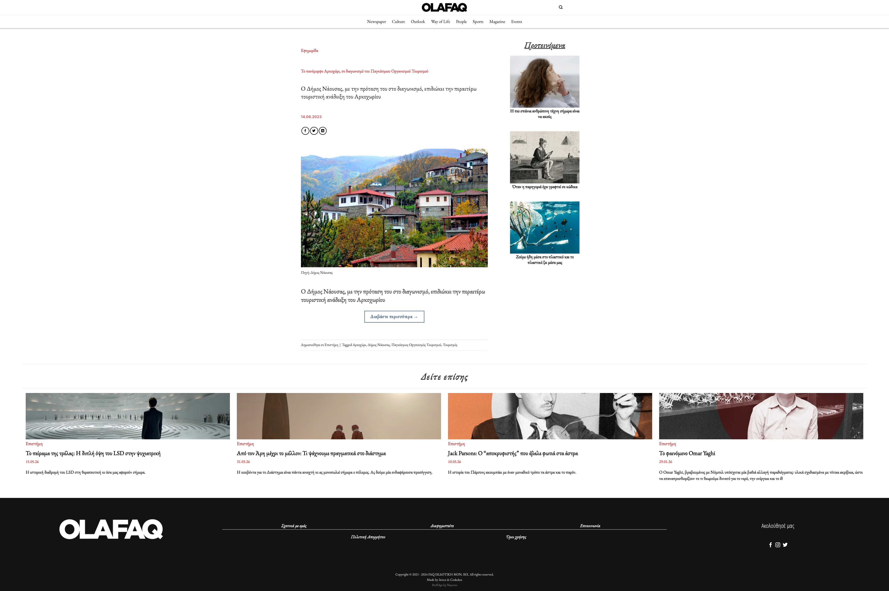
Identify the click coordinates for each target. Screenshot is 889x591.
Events (516, 21)
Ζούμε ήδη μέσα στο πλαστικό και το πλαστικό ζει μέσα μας (545, 259)
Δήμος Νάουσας (379, 344)
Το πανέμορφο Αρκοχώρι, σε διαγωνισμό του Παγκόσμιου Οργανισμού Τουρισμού (364, 71)
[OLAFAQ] (444, 7)
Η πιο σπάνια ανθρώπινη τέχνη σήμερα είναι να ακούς (544, 113)
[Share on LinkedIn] (323, 131)
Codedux (456, 579)
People (461, 21)
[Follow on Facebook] (770, 545)
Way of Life (440, 21)
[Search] (561, 7)
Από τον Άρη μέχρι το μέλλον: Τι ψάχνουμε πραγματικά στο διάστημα (312, 453)
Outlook (418, 21)
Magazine (497, 21)
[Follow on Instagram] (777, 545)
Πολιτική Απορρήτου (368, 537)
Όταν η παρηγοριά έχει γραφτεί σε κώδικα (544, 186)
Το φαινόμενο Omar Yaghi (687, 453)
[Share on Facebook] (305, 131)
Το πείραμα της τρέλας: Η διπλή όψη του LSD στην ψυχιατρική (94, 453)
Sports (478, 21)
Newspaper (376, 21)
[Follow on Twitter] (785, 545)
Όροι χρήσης (516, 537)
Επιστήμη (331, 344)
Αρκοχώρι (359, 344)
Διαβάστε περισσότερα (394, 316)
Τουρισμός (450, 344)
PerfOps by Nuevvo (444, 585)
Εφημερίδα (309, 50)
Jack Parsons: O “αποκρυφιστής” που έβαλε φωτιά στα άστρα (513, 453)
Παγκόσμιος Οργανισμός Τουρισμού (416, 344)
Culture (398, 21)
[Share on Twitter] (314, 131)
